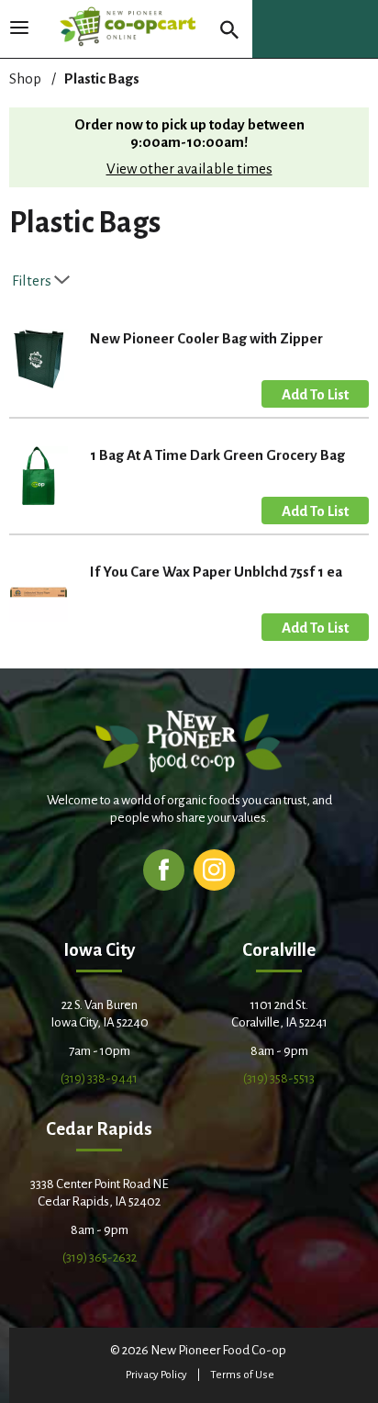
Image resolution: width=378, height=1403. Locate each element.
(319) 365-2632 (99, 1257)
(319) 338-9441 (99, 1078)
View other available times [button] (189, 168)
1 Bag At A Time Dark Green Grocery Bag (217, 455)
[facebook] (163, 869)
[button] (315, 394)
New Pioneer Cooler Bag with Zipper (206, 338)
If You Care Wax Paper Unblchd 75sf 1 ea (216, 571)
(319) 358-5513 (279, 1078)
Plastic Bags (101, 78)
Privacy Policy (156, 1375)
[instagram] (214, 869)
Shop (25, 78)
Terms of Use (242, 1375)
